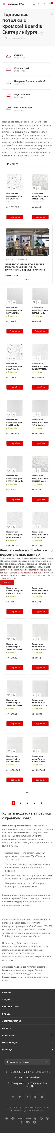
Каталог (7, 992)
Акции (6, 999)
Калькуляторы (10, 1006)
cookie (11, 566)
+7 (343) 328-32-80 (19, 1072)
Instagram (20, 1097)
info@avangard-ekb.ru (29, 1077)
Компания (8, 1035)
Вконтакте (13, 1097)
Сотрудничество (11, 1021)
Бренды (6, 1014)
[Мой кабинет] (45, 4)
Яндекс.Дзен (42, 1097)
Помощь (7, 1049)
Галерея (6, 1028)
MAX (35, 1097)
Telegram (28, 1097)
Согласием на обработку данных (25, 572)
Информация (10, 1042)
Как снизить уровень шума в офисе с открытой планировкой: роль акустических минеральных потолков (25, 267)
